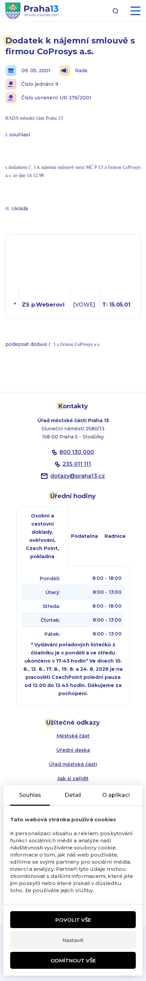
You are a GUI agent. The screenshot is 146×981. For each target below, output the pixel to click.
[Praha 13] (31, 11)
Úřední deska (73, 750)
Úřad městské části (73, 764)
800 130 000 (76, 452)
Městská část (73, 736)
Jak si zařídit (73, 779)
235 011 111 (76, 464)
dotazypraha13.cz (77, 476)
